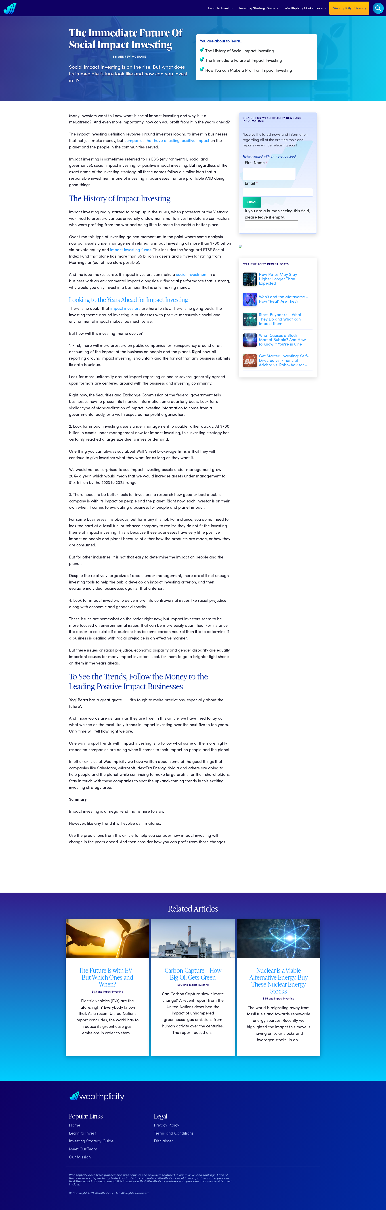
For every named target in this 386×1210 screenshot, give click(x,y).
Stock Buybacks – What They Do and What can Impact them (280, 319)
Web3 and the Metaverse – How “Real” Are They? (283, 299)
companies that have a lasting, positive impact (166, 140)
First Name (256, 162)
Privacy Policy (166, 1125)
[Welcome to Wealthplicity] (10, 8)
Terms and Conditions (173, 1133)
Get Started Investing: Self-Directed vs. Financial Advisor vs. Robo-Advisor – (284, 360)
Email (251, 183)
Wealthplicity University (349, 8)
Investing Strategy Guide (257, 8)
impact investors (125, 308)
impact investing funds (130, 249)
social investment (192, 274)
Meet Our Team (83, 1149)
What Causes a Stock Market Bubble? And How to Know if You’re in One (282, 339)
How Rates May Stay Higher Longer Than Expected (278, 278)
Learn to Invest (219, 8)
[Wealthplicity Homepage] (97, 1096)
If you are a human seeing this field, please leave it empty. (277, 214)
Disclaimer (163, 1140)
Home (74, 1125)
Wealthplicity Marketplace (304, 8)
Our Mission (80, 1157)
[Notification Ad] (240, 245)
